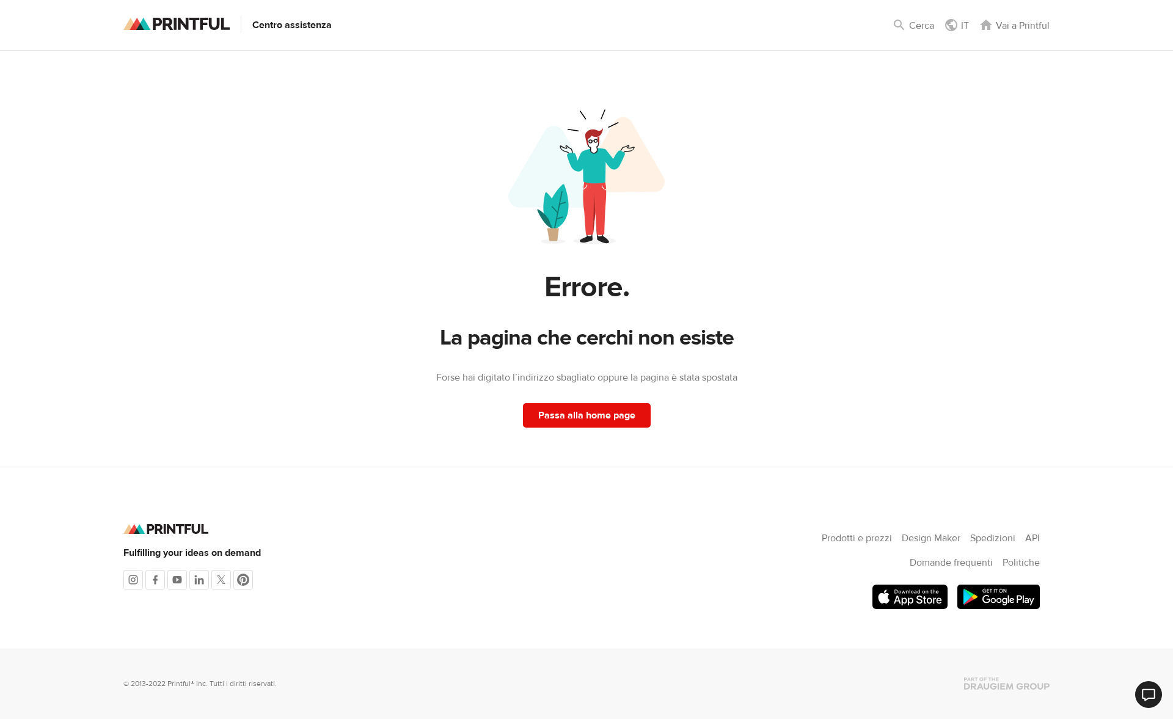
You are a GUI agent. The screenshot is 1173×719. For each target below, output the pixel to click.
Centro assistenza (292, 25)
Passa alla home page (586, 415)
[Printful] (176, 24)
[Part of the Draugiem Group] (1007, 683)
